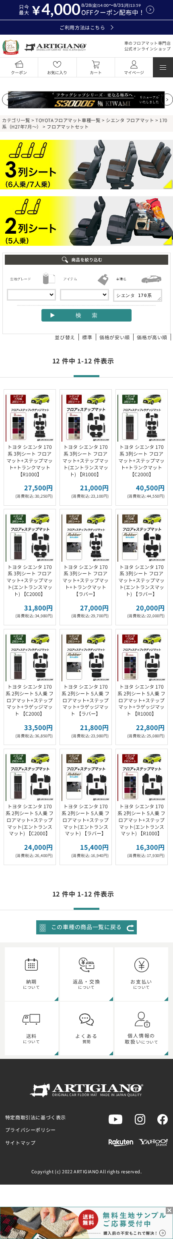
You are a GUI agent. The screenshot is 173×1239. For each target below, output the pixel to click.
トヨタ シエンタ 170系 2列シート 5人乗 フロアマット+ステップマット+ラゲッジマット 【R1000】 (141, 700)
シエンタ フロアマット (130, 120)
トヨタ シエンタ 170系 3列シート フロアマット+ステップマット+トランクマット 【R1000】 (29, 460)
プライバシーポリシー (30, 1129)
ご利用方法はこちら (82, 27)
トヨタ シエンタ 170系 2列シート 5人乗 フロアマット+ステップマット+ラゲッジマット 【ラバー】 (85, 700)
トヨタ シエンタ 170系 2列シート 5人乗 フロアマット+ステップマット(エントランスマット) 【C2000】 (30, 819)
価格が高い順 (152, 337)
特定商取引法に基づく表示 (35, 1117)
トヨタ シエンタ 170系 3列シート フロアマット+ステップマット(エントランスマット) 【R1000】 (85, 460)
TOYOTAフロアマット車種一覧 (67, 120)
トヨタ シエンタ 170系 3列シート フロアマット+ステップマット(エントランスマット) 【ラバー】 (141, 580)
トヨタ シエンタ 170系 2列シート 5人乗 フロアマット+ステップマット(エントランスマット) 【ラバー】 (85, 819)
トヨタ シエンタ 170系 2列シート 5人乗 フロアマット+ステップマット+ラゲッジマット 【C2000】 (30, 700)
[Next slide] (167, 99)
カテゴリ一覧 (16, 120)
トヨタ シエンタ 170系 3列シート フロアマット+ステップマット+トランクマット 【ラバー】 (85, 580)
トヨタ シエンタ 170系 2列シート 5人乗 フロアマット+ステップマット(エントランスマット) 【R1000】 (141, 819)
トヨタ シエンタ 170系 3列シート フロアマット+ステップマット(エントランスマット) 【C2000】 (29, 580)
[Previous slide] (8, 99)
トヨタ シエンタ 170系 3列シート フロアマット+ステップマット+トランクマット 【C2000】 (141, 460)
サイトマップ (20, 1142)
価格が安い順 (114, 337)
